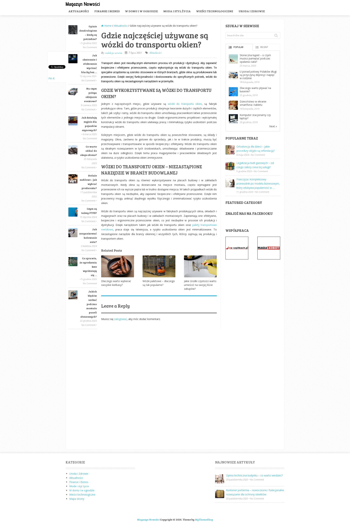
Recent (264, 47)
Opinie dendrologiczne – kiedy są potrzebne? (88, 33)
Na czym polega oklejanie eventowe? (90, 95)
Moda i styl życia (177, 11)
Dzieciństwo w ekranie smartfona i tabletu (253, 103)
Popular (238, 47)
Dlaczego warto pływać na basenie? (255, 89)
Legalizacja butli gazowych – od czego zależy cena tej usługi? (255, 165)
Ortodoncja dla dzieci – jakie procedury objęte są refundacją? (255, 148)
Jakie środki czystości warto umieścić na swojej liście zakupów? (200, 284)
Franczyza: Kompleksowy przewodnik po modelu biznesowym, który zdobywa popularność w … (258, 183)
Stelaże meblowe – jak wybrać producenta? (88, 182)
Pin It (51, 78)
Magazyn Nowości (83, 4)
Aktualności (78, 11)
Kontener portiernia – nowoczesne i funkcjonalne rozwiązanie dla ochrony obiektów (255, 492)
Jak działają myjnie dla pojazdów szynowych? (89, 124)
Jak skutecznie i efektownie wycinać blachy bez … (89, 64)
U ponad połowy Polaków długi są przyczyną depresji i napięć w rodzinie (258, 75)
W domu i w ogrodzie (141, 11)
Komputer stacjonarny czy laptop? (255, 116)
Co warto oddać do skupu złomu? (88, 151)
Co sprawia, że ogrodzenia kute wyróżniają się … (88, 267)
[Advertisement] (82, 389)
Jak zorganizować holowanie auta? (88, 236)
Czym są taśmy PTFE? (89, 211)
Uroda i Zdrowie (252, 11)
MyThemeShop (204, 519)
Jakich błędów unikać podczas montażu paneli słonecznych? (88, 304)
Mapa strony (76, 498)
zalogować (120, 319)
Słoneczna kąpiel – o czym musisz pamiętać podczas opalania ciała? (255, 58)
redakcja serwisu (113, 53)
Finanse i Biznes (107, 11)
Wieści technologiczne (214, 11)
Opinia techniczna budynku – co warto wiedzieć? (254, 475)
